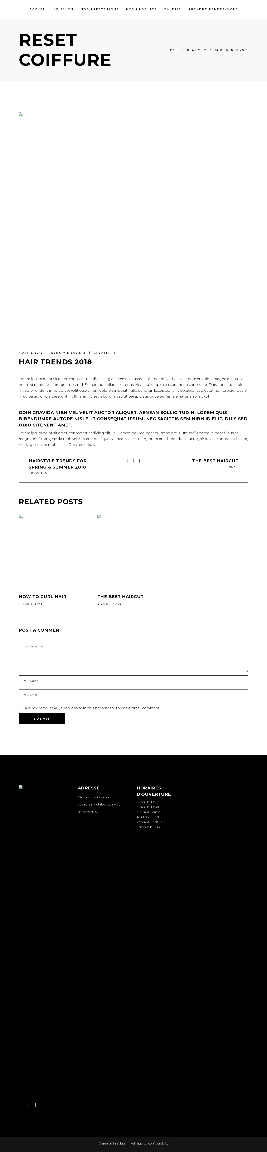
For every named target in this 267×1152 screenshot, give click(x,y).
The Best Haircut (120, 596)
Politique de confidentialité (149, 1143)
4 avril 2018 (31, 352)
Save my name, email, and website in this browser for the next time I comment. (91, 708)
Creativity (196, 50)
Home (173, 50)
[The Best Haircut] (133, 551)
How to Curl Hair (42, 596)
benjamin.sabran (69, 352)
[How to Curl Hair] (55, 551)
